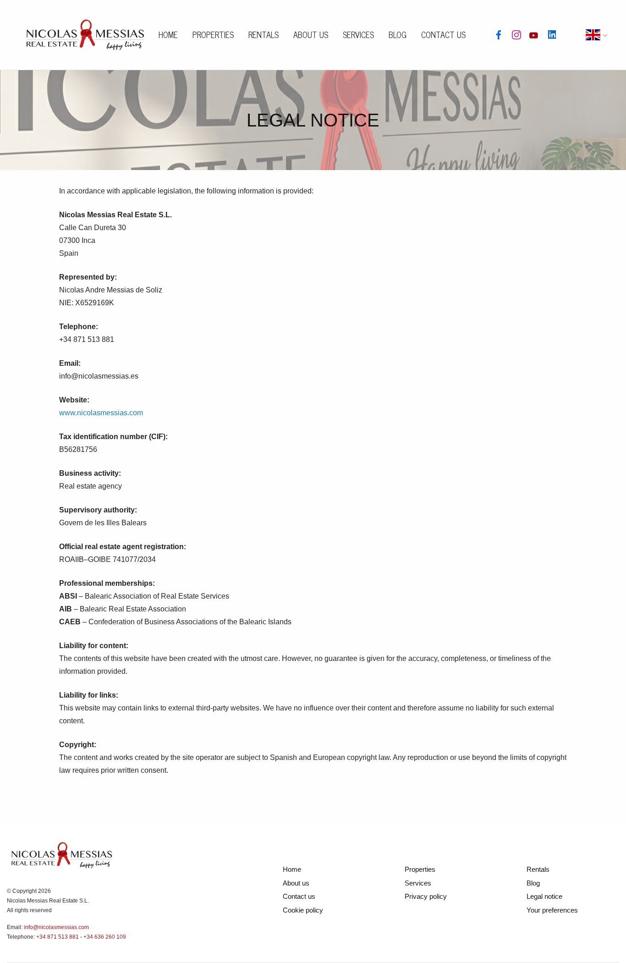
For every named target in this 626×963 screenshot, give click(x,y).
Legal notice (544, 896)
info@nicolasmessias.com (56, 927)
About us (310, 34)
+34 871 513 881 (57, 937)
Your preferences (552, 910)
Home (168, 34)
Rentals (263, 34)
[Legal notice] (85, 33)
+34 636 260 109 (104, 937)
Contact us (443, 34)
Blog (397, 34)
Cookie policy (303, 910)
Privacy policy (426, 896)
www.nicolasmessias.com (101, 413)
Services (358, 34)
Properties (213, 34)
